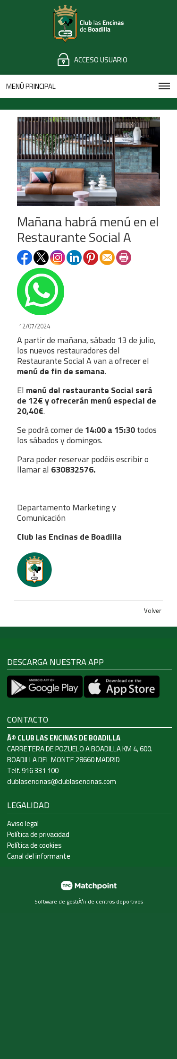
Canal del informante (38, 856)
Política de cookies (34, 845)
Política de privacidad (38, 834)
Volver (152, 610)
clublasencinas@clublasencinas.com (61, 781)
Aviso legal (23, 823)
